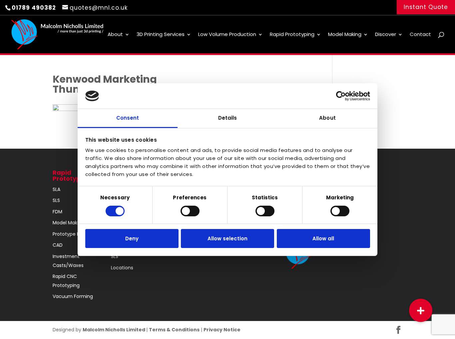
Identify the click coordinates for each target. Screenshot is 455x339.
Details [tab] (227, 117)
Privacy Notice (222, 329)
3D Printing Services (161, 35)
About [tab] (327, 117)
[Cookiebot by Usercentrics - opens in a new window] (341, 96)
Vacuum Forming (73, 296)
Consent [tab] (127, 117)
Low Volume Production (227, 35)
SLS (56, 200)
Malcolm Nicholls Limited (114, 329)
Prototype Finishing (75, 234)
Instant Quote (426, 7)
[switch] (190, 211)
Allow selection (227, 238)
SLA (56, 189)
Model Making (344, 35)
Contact (420, 35)
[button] (420, 310)
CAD (58, 245)
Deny (132, 238)
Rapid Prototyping (292, 35)
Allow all (323, 238)
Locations (122, 267)
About (115, 35)
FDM (57, 211)
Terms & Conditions (174, 329)
